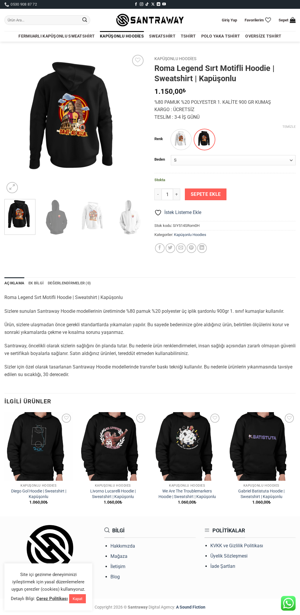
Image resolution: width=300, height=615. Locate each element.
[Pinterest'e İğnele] (191, 248)
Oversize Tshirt (263, 36)
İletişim (117, 566)
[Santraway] (150, 20)
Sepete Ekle (206, 194)
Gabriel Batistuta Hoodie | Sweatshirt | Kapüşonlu (261, 494)
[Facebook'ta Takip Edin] (136, 4)
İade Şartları (222, 566)
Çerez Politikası (52, 598)
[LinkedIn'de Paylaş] (202, 248)
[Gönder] (85, 20)
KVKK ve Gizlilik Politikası (236, 545)
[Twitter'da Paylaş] (170, 248)
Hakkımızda (122, 546)
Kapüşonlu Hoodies (122, 36)
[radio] (181, 139)
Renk (158, 139)
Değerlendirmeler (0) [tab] (69, 283)
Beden (159, 159)
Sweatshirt (162, 36)
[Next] (135, 124)
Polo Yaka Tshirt (220, 36)
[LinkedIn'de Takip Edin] (158, 4)
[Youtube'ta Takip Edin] (164, 4)
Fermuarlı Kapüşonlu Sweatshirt (56, 36)
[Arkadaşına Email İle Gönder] (181, 248)
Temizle (289, 127)
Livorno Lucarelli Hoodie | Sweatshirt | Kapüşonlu (113, 494)
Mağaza (118, 556)
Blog (115, 577)
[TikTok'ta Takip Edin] (147, 4)
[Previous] (14, 124)
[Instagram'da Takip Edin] (141, 4)
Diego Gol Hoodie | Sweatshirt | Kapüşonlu (38, 494)
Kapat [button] (77, 599)
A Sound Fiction (190, 607)
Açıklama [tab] (14, 283)
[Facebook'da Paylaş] (160, 248)
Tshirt (188, 36)
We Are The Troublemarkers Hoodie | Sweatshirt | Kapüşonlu (187, 494)
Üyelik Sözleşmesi (229, 556)
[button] (229, 20)
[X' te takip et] (153, 4)
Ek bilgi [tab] (36, 283)
